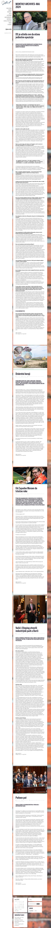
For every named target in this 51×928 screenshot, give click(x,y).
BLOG (10, 14)
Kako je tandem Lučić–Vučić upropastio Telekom (19, 918)
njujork (35, 493)
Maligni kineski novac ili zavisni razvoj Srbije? (19, 922)
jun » (18, 910)
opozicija (17, 40)
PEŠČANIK (9, 15)
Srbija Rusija (18, 801)
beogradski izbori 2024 (37, 39)
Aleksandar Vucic (31, 376)
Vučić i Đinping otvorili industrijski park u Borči (27, 629)
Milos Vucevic (38, 800)
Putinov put (21, 798)
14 (16, 906)
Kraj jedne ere (17, 925)
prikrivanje (38, 493)
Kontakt (9, 12)
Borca (40, 633)
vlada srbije (22, 801)
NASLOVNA (9, 8)
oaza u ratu (20, 377)
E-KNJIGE (10, 24)
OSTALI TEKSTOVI (8, 21)
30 (19, 909)
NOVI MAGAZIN (8, 17)
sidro (23, 377)
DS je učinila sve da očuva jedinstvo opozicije (28, 35)
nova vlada (42, 800)
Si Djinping (19, 634)
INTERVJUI (9, 19)
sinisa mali (26, 377)
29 (18, 909)
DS (42, 39)
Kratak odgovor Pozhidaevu (19, 920)
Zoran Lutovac (21, 40)
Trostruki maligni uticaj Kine (19, 924)
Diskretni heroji (23, 374)
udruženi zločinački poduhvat (24, 494)
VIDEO (10, 23)
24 (20, 907)
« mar (15, 910)
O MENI (10, 10)
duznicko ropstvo (37, 376)
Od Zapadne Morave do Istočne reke (26, 489)
